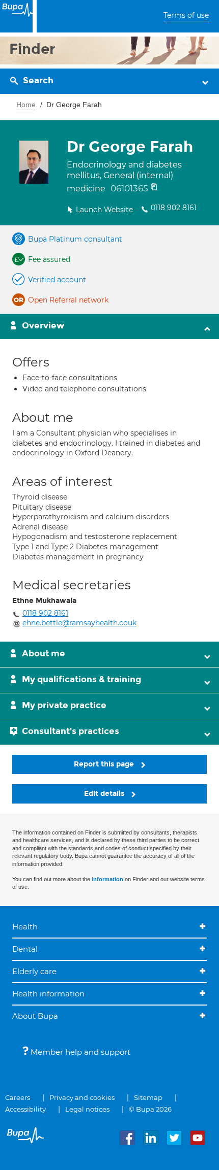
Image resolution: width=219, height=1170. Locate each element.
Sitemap (148, 1097)
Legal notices (87, 1109)
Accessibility (25, 1109)
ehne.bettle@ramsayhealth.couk (79, 622)
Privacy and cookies (82, 1097)
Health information (48, 993)
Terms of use (186, 15)
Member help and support (79, 1052)
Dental (25, 949)
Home (26, 105)
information (107, 879)
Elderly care (34, 971)
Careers (17, 1097)
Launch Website (104, 209)
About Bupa (35, 1016)
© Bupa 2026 (150, 1109)
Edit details (105, 793)
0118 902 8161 (174, 207)
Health (25, 926)
